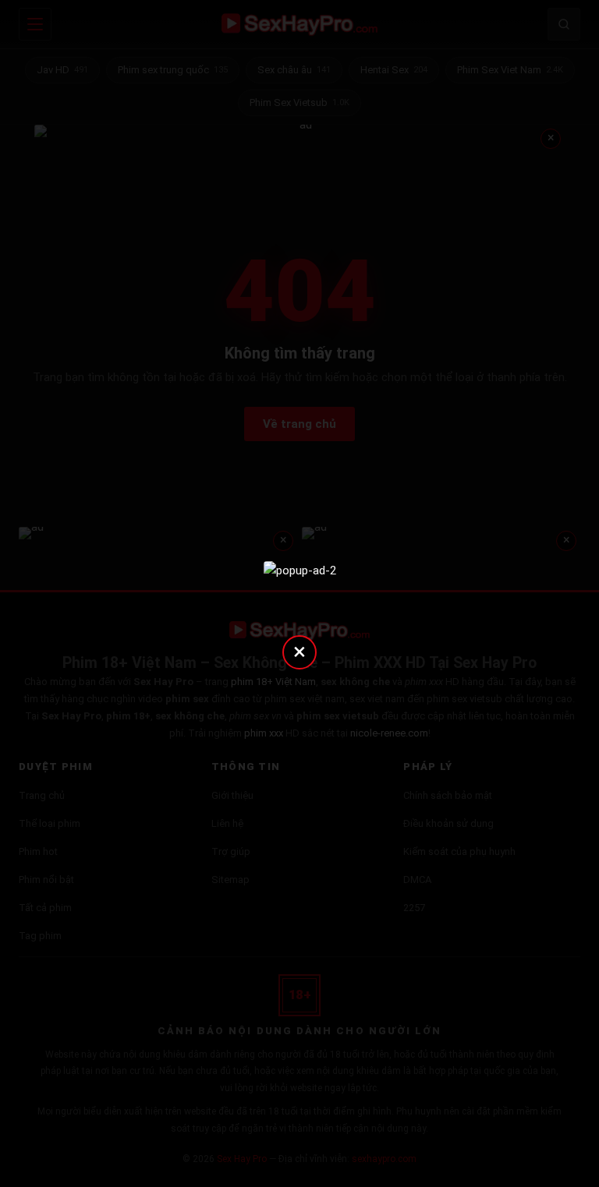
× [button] (299, 651)
